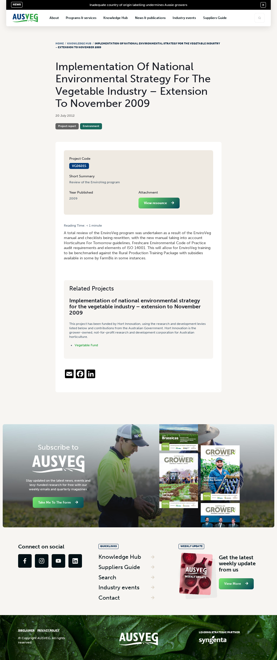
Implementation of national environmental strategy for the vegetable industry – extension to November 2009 (135, 307)
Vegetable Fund (86, 345)
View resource (155, 203)
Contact (109, 597)
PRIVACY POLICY (48, 630)
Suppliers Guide (119, 567)
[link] (25, 561)
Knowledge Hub (79, 43)
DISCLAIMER (26, 630)
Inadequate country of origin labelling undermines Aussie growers (138, 5)
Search (107, 577)
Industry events (118, 587)
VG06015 (79, 166)
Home (59, 43)
